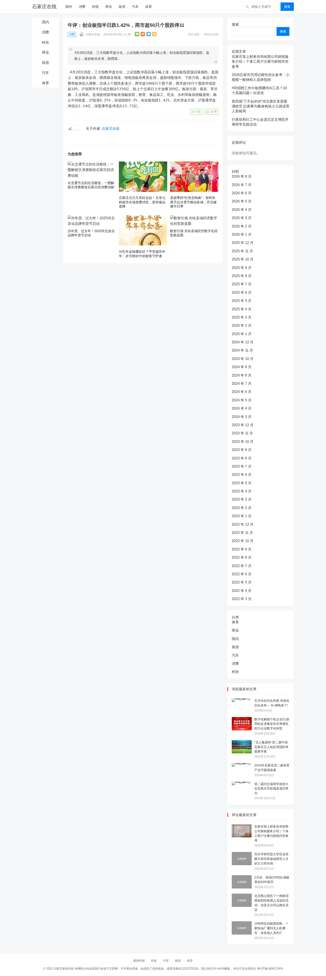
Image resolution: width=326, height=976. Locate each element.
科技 (95, 6)
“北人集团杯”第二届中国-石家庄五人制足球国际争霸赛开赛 (271, 747)
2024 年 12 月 (242, 342)
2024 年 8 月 (241, 375)
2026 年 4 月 (241, 210)
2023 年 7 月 (241, 466)
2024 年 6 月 (241, 392)
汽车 (135, 6)
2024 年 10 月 (242, 359)
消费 (82, 6)
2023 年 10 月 (242, 441)
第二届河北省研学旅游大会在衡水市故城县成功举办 (271, 788)
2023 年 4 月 (241, 491)
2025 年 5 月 (241, 301)
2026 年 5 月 (241, 201)
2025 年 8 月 (241, 276)
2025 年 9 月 (241, 268)
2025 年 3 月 (241, 317)
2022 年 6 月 (241, 574)
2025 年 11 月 (242, 251)
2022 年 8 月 (241, 557)
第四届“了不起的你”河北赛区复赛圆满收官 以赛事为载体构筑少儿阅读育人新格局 (260, 106)
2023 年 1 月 (241, 516)
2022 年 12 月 (242, 524)
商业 (108, 6)
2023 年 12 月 (242, 425)
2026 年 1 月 (241, 234)
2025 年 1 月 (241, 334)
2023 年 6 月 (241, 474)
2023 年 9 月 (241, 450)
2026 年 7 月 (241, 185)
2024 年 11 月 (242, 350)
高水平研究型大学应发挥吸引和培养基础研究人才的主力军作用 (271, 858)
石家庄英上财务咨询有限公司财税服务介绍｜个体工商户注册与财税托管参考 (260, 61)
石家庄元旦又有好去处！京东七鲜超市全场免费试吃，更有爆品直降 (142, 202)
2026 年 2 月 (241, 226)
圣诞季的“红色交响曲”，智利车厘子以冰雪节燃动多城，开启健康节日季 (193, 202)
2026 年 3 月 (241, 218)
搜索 (287, 6)
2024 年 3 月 (241, 417)
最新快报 (139, 960)
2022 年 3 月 (241, 599)
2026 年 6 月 (241, 193)
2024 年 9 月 (241, 367)
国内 (68, 6)
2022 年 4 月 (241, 591)
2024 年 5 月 (241, 400)
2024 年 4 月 (241, 408)
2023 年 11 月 (242, 433)
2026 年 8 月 (241, 176)
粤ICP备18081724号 (270, 968)
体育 (148, 6)
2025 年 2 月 (241, 325)
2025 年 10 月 (242, 259)
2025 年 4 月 (241, 309)
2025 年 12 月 (242, 243)
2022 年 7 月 (241, 566)
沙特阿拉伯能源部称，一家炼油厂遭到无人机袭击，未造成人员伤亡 (271, 928)
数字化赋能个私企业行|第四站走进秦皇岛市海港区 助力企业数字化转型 (271, 723)
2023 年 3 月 (241, 499)
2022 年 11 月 (242, 533)
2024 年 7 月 (241, 383)
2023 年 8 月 (241, 458)
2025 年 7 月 (241, 284)
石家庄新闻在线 (63, 968)
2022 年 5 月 (241, 582)
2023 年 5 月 (241, 483)
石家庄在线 (44, 6)
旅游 (122, 6)
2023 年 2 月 (241, 508)
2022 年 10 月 (242, 541)
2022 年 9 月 (241, 549)
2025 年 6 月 (241, 292)
